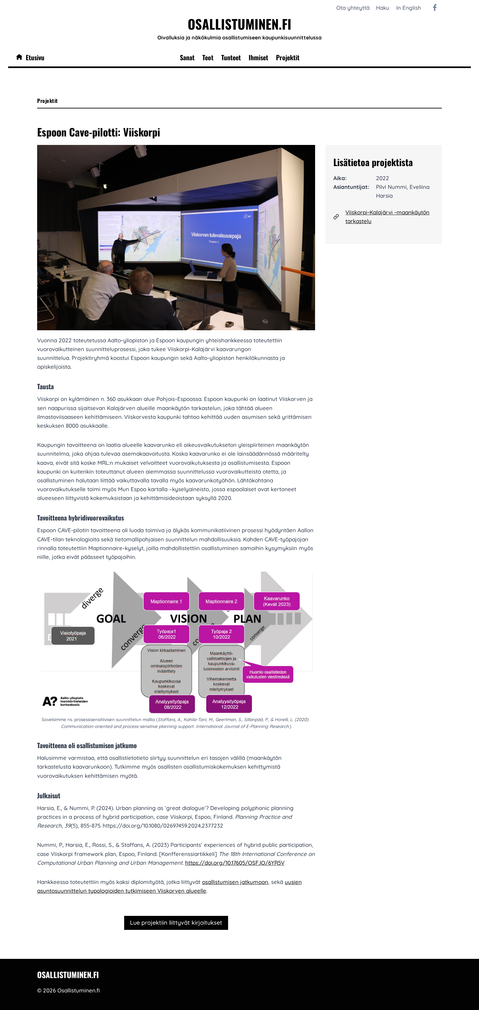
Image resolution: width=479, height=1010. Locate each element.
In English (408, 7)
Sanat (187, 57)
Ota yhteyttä (353, 7)
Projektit (287, 57)
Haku (382, 7)
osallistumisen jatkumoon (235, 881)
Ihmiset (258, 57)
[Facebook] (435, 8)
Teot (207, 57)
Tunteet (231, 57)
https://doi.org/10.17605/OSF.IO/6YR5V (234, 862)
